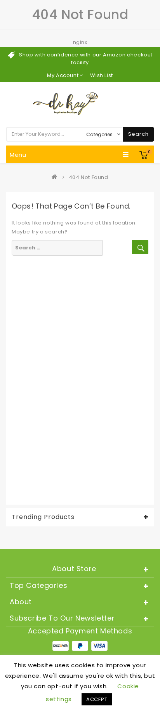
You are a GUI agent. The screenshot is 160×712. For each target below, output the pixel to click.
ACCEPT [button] (97, 699)
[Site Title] (80, 103)
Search (138, 134)
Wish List (101, 75)
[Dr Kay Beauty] (56, 177)
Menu (18, 155)
